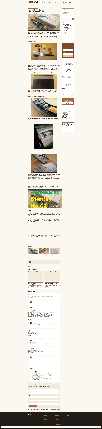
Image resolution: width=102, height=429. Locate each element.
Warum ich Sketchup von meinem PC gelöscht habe (69, 64)
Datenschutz (67, 415)
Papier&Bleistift (66, 27)
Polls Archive (64, 39)
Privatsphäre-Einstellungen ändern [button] (59, 420)
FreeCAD (65, 30)
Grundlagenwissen (46, 420)
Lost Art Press (64, 126)
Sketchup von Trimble (67, 29)
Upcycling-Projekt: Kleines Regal (69, 92)
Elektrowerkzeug (57, 415)
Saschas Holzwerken (65, 116)
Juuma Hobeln (52, 178)
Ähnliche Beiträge (65, 13)
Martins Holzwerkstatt (65, 114)
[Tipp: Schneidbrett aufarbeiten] (55, 251)
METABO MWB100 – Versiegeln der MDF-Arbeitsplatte (68, 67)
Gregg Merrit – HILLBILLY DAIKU (67, 124)
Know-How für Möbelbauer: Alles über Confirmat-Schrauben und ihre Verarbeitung (69, 74)
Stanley (36, 36)
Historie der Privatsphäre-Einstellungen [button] (58, 422)
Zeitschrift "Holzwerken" (66, 118)
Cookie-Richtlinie (21, 427)
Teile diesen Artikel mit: (66, 12)
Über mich (70, 2)
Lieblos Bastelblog (65, 113)
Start (28, 6)
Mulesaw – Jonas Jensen (66, 127)
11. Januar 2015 (34, 302)
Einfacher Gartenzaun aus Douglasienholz (70, 77)
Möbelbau (45, 419)
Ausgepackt (32, 6)
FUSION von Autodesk (67, 28)
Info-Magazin (60, 2)
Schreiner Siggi (64, 117)
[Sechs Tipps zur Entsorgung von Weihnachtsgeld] (44, 251)
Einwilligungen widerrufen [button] (58, 424)
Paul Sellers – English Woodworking (67, 128)
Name (29, 395)
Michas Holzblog (64, 115)
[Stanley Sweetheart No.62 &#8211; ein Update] (33, 251)
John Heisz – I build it (65, 125)
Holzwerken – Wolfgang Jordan (67, 111)
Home (49, 2)
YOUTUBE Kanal (65, 2)
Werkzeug (45, 415)
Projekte (52, 2)
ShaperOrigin (56, 418)
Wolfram (33, 301)
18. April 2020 (35, 372)
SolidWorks (65, 33)
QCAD (65, 31)
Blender (65, 32)
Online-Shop (56, 2)
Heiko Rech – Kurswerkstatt (66, 110)
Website (30, 402)
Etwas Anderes (66, 34)
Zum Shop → (68, 103)
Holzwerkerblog (64, 112)
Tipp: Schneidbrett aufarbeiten (53, 255)
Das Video (64, 9)
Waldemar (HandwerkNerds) (35, 330)
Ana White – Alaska (65, 123)
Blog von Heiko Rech (44, 37)
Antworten (32, 307)
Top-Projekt (56, 419)
